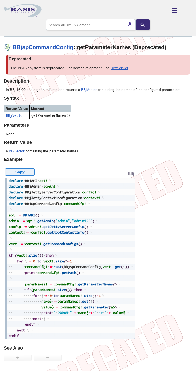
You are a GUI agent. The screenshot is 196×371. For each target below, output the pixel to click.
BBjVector (89, 90)
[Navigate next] (48, 358)
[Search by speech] (130, 24)
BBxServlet (119, 68)
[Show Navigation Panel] (182, 10)
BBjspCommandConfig (43, 47)
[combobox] (91, 24)
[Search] (143, 24)
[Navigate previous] (18, 358)
